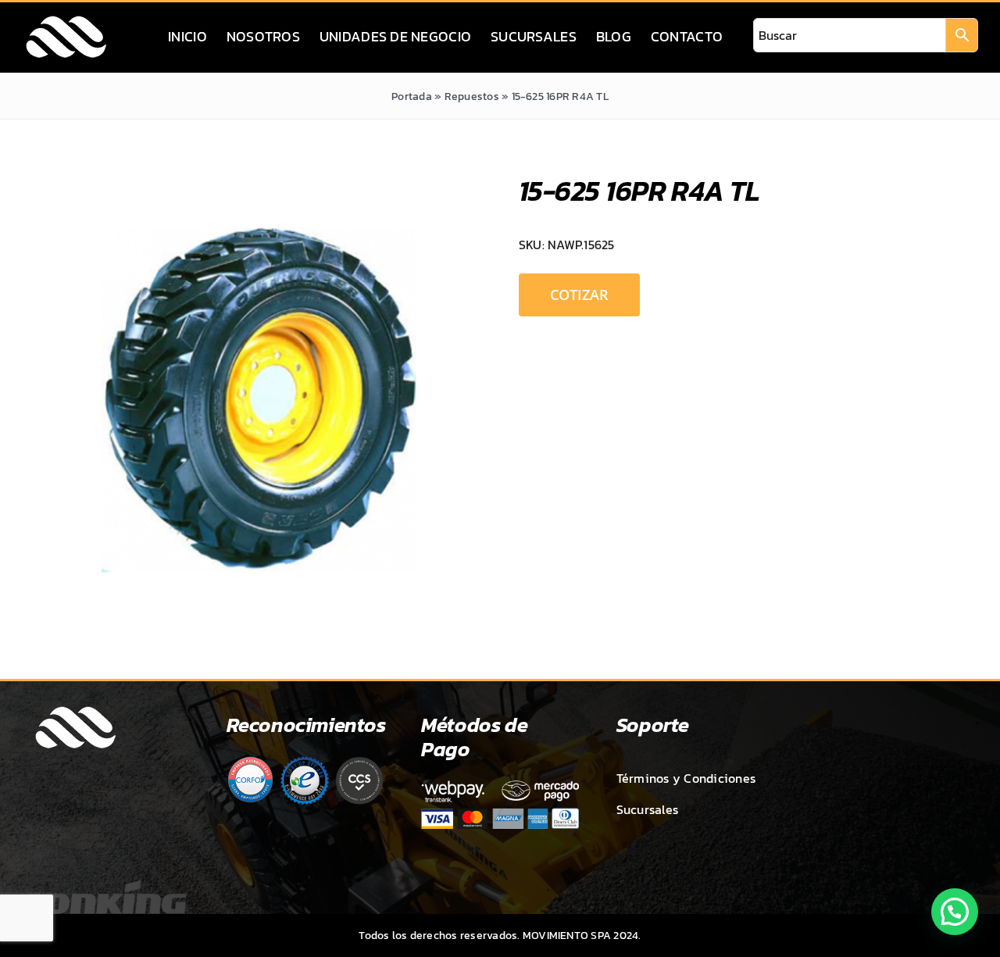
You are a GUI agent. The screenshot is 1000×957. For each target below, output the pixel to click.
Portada (411, 96)
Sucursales (647, 809)
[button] (954, 911)
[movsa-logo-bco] (66, 20)
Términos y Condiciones (685, 778)
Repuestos (472, 96)
